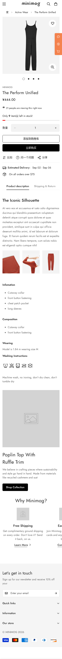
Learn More (21, 545)
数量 (5, 128)
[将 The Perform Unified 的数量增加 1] (55, 128)
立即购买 (31, 148)
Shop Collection (15, 487)
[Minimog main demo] (31, 4)
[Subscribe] (56, 593)
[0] (56, 4)
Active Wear (21, 12)
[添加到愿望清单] (52, 23)
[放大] (52, 67)
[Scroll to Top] (56, 641)
